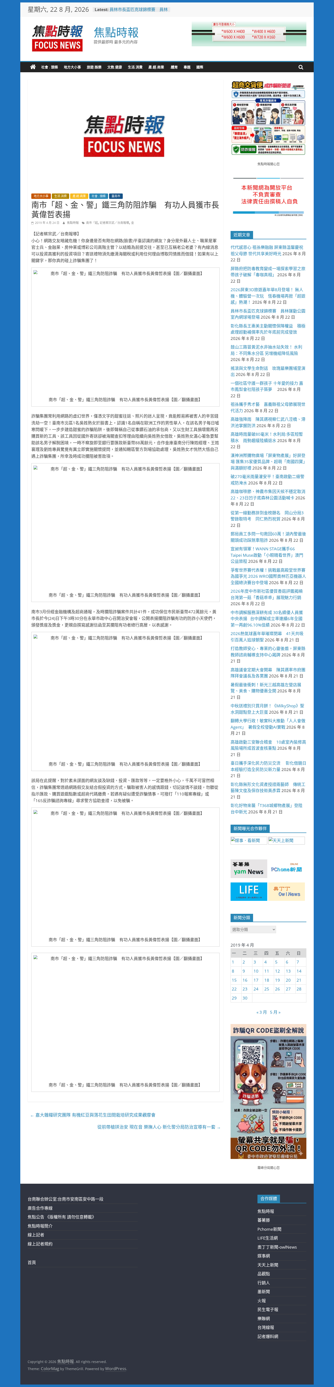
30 (245, 998)
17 (256, 980)
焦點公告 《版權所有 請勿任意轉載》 (62, 1217)
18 (266, 980)
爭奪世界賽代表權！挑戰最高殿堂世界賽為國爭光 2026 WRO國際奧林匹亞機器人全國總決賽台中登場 (268, 576)
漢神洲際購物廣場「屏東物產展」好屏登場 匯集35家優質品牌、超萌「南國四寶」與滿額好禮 (268, 462)
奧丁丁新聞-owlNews (277, 1247)
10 (256, 971)
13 (288, 971)
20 (288, 980)
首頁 (32, 1262)
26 (277, 989)
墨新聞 (263, 1291)
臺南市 (115, 196)
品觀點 (263, 1274)
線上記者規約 (40, 1244)
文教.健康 (114, 67)
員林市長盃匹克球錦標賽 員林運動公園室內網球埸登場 (139, 12)
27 (288, 989)
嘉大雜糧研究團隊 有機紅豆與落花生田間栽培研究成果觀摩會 (93, 1115)
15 (234, 980)
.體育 (174, 67)
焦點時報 (116, 32)
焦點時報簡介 (40, 1226)
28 (299, 989)
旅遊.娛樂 (94, 67)
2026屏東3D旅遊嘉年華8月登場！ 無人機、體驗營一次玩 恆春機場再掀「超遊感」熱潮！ (268, 296)
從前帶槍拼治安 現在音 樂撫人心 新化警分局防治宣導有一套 (159, 1127)
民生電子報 (267, 1309)
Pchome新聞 (269, 1229)
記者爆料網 (267, 1336)
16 (245, 980)
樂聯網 (263, 1318)
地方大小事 (72, 67)
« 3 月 (261, 1012)
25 (266, 989)
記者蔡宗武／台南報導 (114, 223)
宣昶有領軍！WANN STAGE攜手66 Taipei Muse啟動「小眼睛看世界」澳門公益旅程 (267, 555)
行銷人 (263, 1283)
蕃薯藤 (263, 1220)
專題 (187, 67)
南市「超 (92, 223)
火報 (261, 1300)
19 (277, 980)
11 (266, 971)
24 (256, 989)
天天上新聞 (267, 1265)
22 (234, 989)
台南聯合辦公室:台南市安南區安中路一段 (65, 1199)
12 (277, 971)
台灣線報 (265, 1327)
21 (299, 980)
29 (234, 998)
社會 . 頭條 (49, 67)
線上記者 (36, 1235)
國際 (199, 67)
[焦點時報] (33, 67)
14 (299, 971)
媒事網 (263, 1256)
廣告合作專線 (40, 1208)
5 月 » (275, 1012)
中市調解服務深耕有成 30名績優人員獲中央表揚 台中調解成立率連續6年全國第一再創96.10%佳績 (267, 619)
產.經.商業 (156, 67)
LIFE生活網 (267, 1238)
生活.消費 (135, 67)
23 (245, 989)
